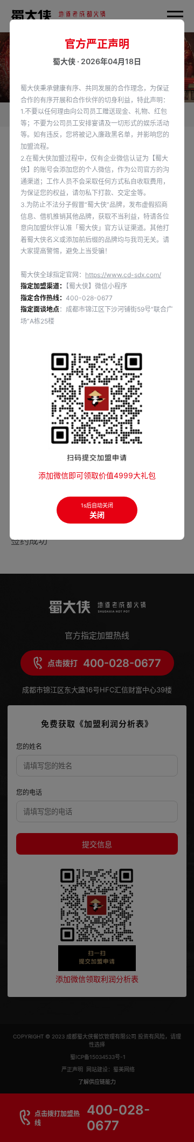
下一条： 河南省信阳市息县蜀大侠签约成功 (81, 534)
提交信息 (97, 844)
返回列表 (168, 517)
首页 (17, 115)
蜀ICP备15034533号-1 (98, 1057)
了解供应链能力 (97, 1081)
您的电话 (29, 792)
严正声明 (73, 1069)
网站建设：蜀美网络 (110, 1069)
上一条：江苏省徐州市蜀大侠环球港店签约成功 (79, 502)
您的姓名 (29, 746)
